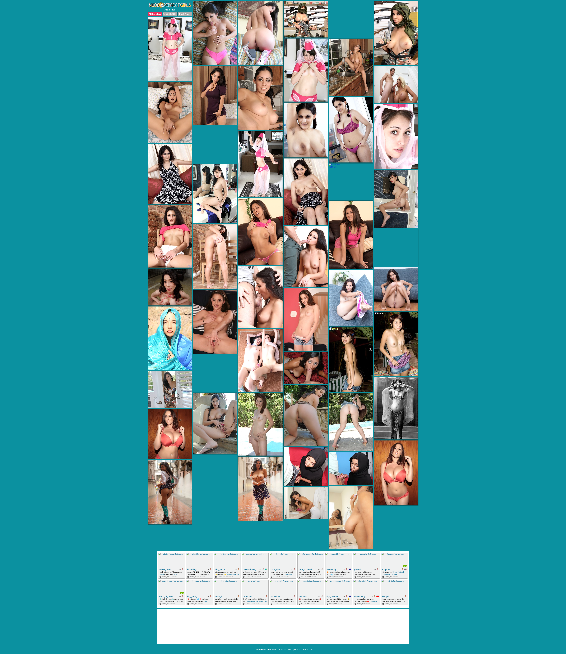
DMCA (297, 649)
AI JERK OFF (170, 14)
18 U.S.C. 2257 (285, 649)
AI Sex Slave (155, 14)
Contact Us (307, 649)
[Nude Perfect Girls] (170, 5)
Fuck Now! (184, 14)
